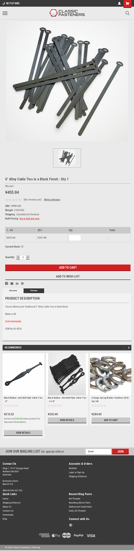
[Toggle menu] (5, 13)
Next (129, 347)
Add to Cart (111, 420)
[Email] (11, 283)
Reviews (34, 290)
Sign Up (80, 472)
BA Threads (74, 498)
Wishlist (73, 468)
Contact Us (8, 511)
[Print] (17, 283)
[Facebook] (6, 283)
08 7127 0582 (12, 3)
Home (5, 498)
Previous (124, 347)
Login (71, 472)
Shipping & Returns (78, 476)
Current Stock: (14, 246)
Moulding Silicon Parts (79, 503)
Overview (13, 290)
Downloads (8, 515)
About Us (7, 507)
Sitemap (36, 547)
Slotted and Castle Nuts (80, 507)
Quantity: (10, 257)
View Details (23, 432)
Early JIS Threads (77, 511)
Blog (5, 519)
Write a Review (52, 199)
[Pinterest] (22, 283)
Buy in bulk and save (29, 218)
